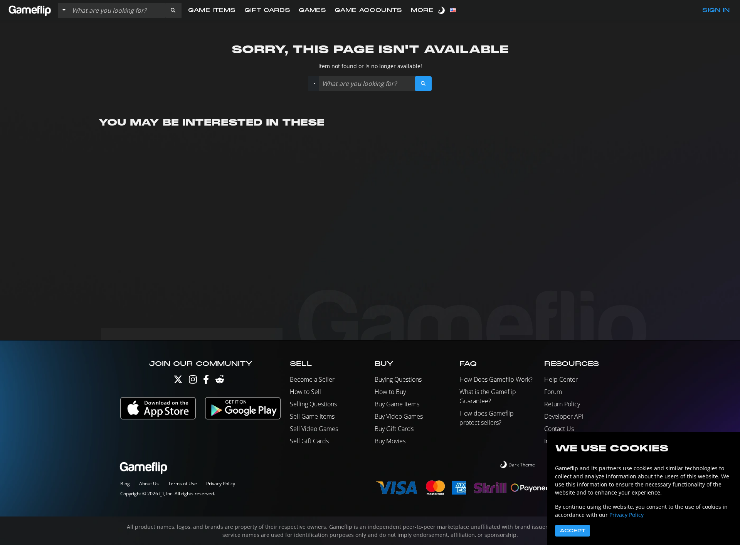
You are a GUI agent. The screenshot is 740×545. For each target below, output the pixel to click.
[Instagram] (193, 381)
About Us (149, 483)
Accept (572, 531)
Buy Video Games (399, 416)
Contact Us (559, 428)
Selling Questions (313, 404)
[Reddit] (219, 381)
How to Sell (305, 391)
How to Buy (390, 391)
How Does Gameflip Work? (496, 379)
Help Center (561, 379)
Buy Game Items (397, 404)
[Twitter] (178, 381)
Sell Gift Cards (309, 441)
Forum (553, 391)
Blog (125, 483)
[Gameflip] (30, 10)
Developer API (563, 416)
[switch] (442, 10)
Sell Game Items (312, 416)
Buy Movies (390, 441)
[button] (173, 10)
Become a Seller (312, 379)
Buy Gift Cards (394, 428)
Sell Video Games (314, 428)
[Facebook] (206, 381)
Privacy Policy (220, 483)
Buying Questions (398, 379)
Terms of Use (182, 483)
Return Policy (562, 404)
